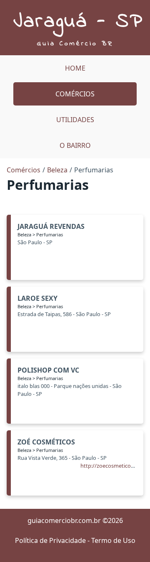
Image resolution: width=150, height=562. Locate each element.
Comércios (75, 93)
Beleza (57, 169)
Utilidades (75, 119)
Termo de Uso (113, 540)
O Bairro (75, 145)
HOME (75, 68)
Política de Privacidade (50, 540)
